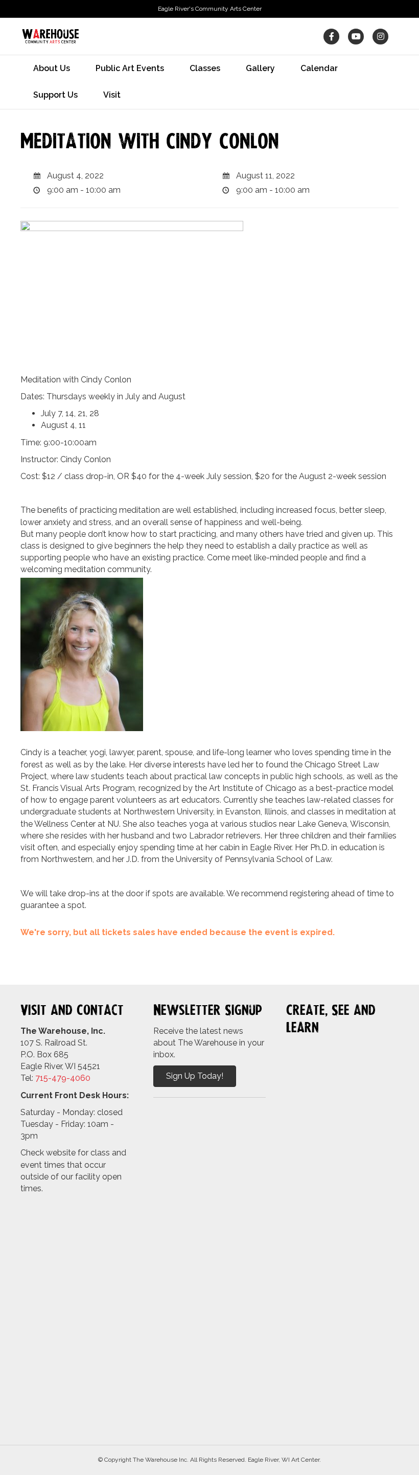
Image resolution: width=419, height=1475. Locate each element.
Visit (112, 95)
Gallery (260, 68)
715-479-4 (55, 1078)
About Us (51, 68)
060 (82, 1078)
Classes (205, 68)
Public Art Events (130, 68)
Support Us (55, 95)
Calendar (319, 68)
